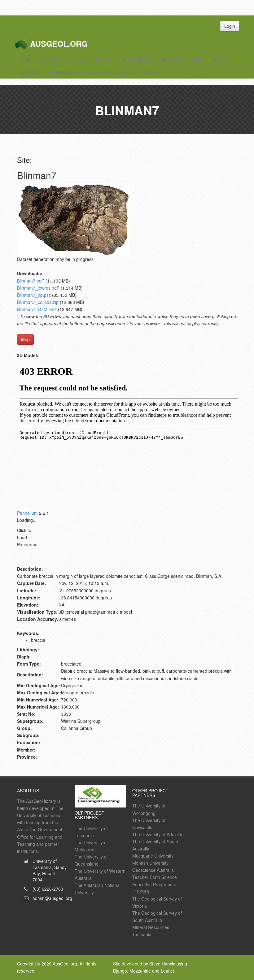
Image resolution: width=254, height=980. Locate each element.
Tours (148, 72)
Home (26, 60)
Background (55, 60)
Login (229, 26)
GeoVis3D (30, 72)
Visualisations (95, 60)
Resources (62, 72)
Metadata (171, 60)
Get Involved (99, 72)
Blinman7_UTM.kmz (37, 309)
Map (25, 339)
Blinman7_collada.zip (38, 302)
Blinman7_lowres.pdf (37, 288)
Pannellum (27, 513)
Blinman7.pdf (30, 281)
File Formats (136, 60)
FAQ (128, 72)
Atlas (219, 60)
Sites (197, 60)
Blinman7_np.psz (34, 295)
